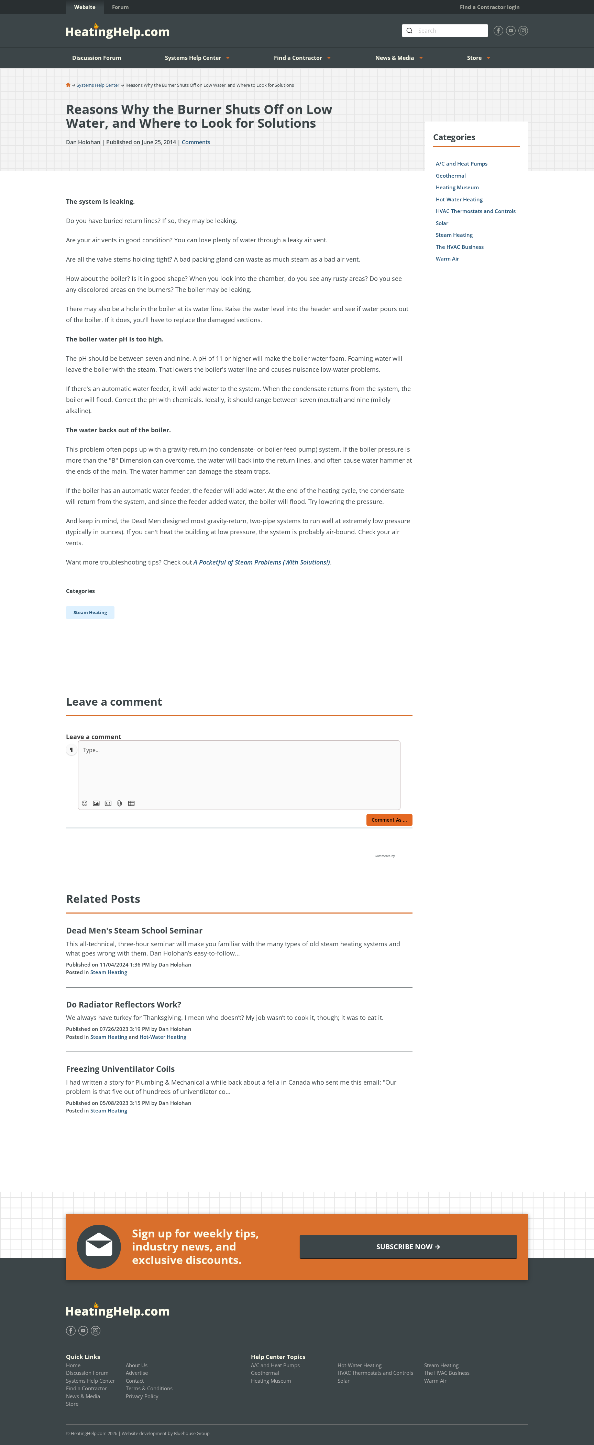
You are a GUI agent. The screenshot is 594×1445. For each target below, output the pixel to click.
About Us (136, 1365)
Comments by (385, 856)
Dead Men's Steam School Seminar (134, 930)
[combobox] (445, 30)
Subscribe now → (408, 1246)
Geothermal (451, 175)
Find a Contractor (298, 58)
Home (73, 1365)
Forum (120, 6)
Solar (442, 223)
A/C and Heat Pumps (461, 163)
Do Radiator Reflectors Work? (123, 1004)
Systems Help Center (193, 58)
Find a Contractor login (490, 6)
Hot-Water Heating (163, 1036)
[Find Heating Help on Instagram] (523, 30)
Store (474, 58)
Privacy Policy (142, 1396)
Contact (135, 1380)
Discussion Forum (96, 58)
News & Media (394, 58)
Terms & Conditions (149, 1388)
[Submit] (410, 30)
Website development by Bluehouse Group (166, 1433)
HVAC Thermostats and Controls (476, 211)
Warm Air (447, 258)
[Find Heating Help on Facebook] (498, 30)
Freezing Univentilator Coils (120, 1068)
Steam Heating (108, 972)
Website (85, 6)
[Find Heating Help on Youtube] (511, 30)
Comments (196, 142)
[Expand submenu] (230, 58)
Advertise (137, 1372)
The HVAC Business (460, 246)
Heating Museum (457, 187)
